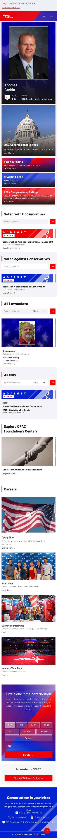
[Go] (47, 831)
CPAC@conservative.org (37, 629)
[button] (44, 16)
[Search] (52, 221)
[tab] (10, 725)
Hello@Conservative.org (30, 812)
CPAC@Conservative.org (15, 671)
